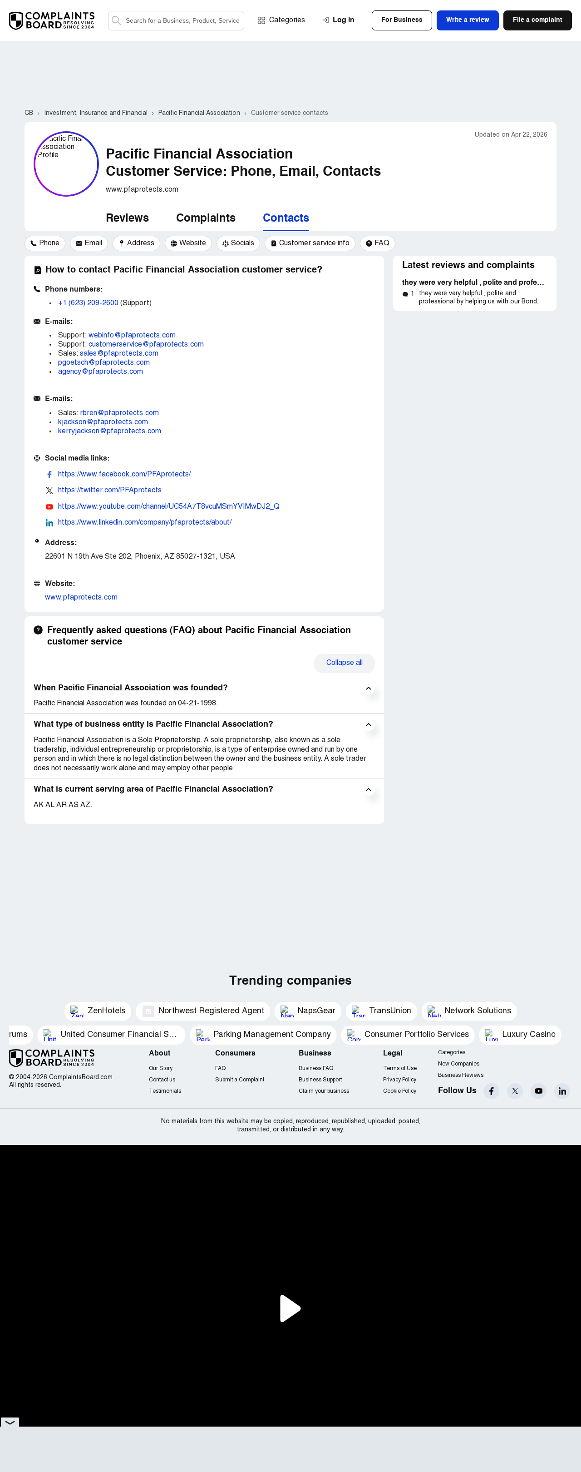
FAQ (220, 1068)
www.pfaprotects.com (81, 598)
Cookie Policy (399, 1091)
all (344, 663)
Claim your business (324, 1091)
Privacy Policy (399, 1079)
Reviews (127, 218)
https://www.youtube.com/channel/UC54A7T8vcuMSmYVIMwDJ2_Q (169, 507)
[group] (45, 243)
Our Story (160, 1068)
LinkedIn (562, 1091)
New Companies (458, 1063)
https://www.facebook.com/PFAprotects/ (124, 474)
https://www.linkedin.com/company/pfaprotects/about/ (144, 523)
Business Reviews (460, 1075)
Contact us (162, 1079)
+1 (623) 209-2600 (88, 303)
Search (116, 21)
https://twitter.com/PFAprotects (110, 490)
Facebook (491, 1091)
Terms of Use (400, 1068)
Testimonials (165, 1091)
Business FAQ (316, 1068)
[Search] (176, 20)
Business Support (320, 1079)
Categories (287, 20)
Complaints (206, 218)
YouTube (539, 1091)
